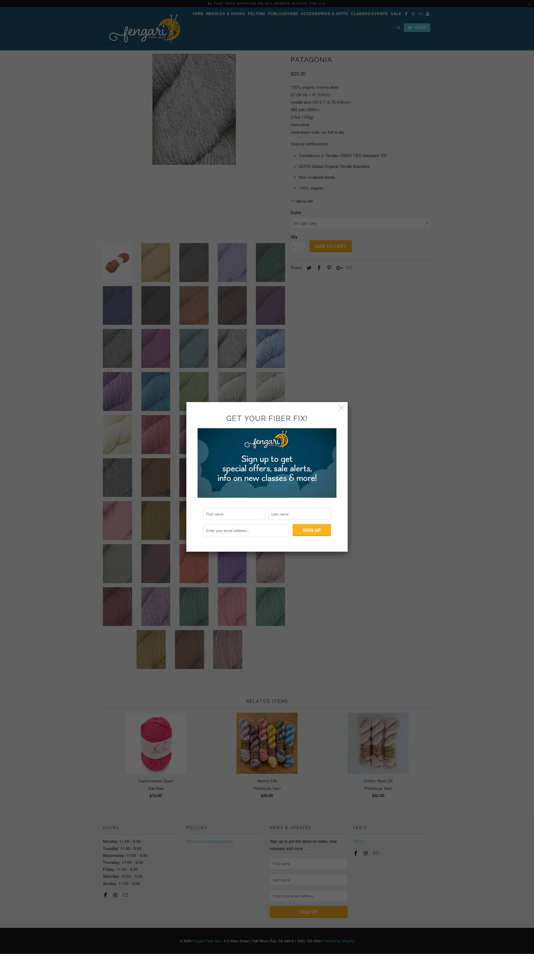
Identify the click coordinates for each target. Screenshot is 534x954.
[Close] (342, 408)
